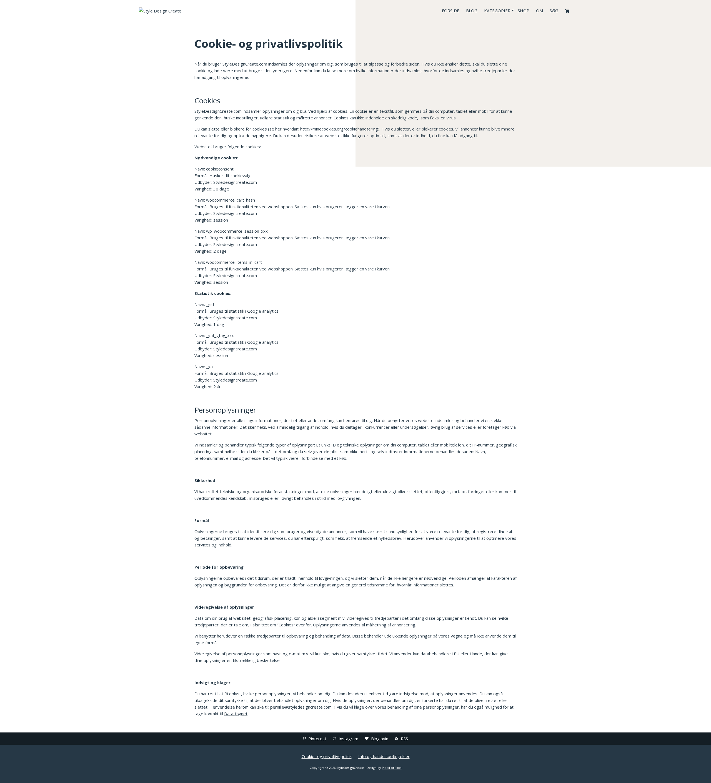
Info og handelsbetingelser (384, 756)
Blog (471, 10)
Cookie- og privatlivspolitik (327, 756)
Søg (554, 10)
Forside (450, 10)
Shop (523, 10)
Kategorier (497, 10)
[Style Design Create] (180, 10)
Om (539, 10)
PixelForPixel (392, 768)
